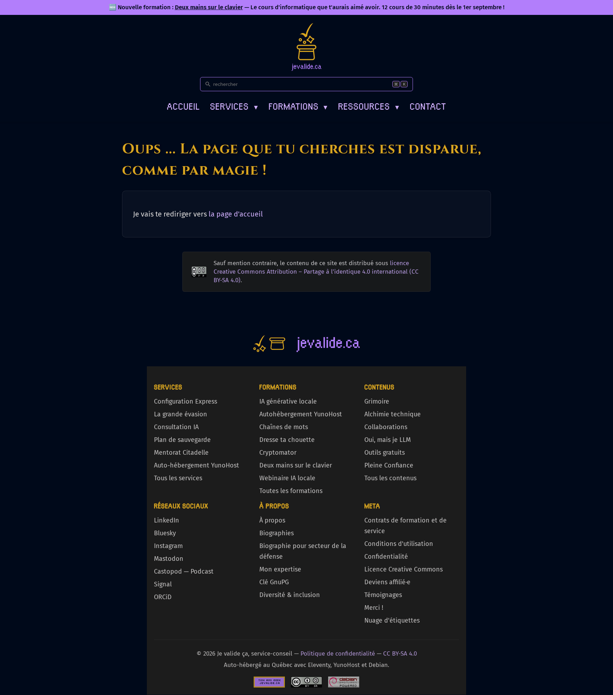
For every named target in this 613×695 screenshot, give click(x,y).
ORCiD (163, 597)
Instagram (168, 546)
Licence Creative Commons (403, 569)
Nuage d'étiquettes (392, 620)
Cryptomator (278, 452)
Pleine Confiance (388, 465)
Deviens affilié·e (387, 582)
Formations (298, 105)
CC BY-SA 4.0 (400, 653)
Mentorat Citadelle (181, 452)
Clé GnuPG (274, 582)
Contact (428, 105)
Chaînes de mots (283, 427)
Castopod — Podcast (184, 571)
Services (234, 105)
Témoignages (383, 595)
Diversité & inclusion (289, 595)
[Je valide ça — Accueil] (306, 46)
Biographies (276, 533)
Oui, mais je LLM (387, 440)
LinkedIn (166, 520)
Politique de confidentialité (337, 653)
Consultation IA (176, 427)
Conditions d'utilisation (398, 544)
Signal (163, 584)
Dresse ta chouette (287, 440)
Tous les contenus (390, 478)
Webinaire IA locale (287, 478)
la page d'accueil (236, 214)
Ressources (368, 105)
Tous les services (178, 478)
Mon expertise (280, 569)
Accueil (183, 105)
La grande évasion (180, 414)
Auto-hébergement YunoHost (196, 465)
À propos (272, 520)
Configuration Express (185, 401)
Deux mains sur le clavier (209, 7)
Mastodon (168, 559)
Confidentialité (386, 556)
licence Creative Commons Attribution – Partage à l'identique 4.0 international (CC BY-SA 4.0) (316, 271)
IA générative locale (288, 401)
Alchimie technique (392, 414)
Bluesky (165, 533)
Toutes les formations (290, 491)
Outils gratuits (384, 452)
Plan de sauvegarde (182, 440)
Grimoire (376, 401)
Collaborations (385, 427)
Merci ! (373, 608)
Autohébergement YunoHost (300, 414)
